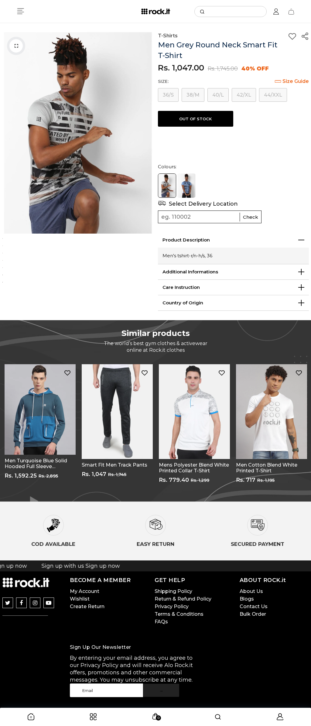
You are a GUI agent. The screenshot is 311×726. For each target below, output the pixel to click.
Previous (8, 133)
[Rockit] (155, 12)
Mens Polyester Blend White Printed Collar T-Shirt (194, 468)
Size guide (295, 81)
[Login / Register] (276, 11)
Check (250, 217)
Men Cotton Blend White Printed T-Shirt (266, 468)
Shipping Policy (173, 591)
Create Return (87, 606)
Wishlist (80, 599)
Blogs (247, 599)
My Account (84, 591)
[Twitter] (7, 603)
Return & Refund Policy (183, 599)
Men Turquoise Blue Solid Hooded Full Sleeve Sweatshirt (36, 463)
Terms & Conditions (179, 614)
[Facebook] (21, 603)
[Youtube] (48, 603)
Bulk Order (253, 614)
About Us (251, 591)
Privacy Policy (172, 606)
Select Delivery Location (202, 203)
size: (163, 81)
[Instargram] (35, 603)
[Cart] (291, 11)
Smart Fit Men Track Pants (114, 465)
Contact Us (254, 606)
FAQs (161, 622)
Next (147, 133)
